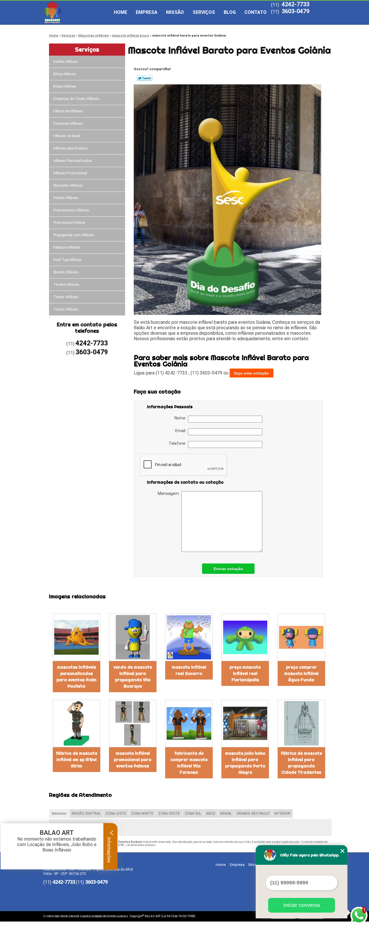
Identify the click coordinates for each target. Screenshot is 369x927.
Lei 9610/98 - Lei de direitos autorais (132, 845)
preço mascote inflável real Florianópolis (245, 673)
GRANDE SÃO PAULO (253, 813)
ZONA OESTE (169, 813)
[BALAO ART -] (76, 12)
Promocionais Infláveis (71, 210)
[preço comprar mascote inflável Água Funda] (301, 637)
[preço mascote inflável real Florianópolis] (245, 637)
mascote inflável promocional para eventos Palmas (132, 760)
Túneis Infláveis (65, 309)
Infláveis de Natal (66, 136)
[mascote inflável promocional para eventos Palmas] (133, 723)
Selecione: (59, 813)
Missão (175, 12)
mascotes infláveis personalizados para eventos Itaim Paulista (77, 677)
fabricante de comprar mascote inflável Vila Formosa (189, 763)
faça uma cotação (251, 373)
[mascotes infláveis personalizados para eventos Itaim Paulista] (76, 637)
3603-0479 (295, 11)
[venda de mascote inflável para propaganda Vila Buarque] (133, 637)
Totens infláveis (65, 297)
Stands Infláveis (65, 272)
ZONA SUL (193, 813)
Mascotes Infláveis (68, 185)
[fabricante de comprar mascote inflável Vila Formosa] (189, 723)
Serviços (204, 12)
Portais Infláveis (65, 198)
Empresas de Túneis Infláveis (76, 99)
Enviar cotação (228, 568)
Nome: (181, 418)
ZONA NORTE (142, 813)
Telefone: (178, 443)
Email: (181, 430)
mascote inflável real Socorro (189, 670)
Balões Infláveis (65, 62)
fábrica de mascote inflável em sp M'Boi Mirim (76, 760)
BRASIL (226, 813)
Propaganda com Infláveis (73, 235)
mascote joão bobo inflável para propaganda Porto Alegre (245, 763)
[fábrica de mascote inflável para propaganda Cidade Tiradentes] (301, 723)
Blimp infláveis (64, 74)
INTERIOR (282, 813)
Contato (255, 12)
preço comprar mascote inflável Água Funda (301, 673)
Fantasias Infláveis (68, 124)
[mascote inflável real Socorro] (189, 637)
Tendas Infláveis (66, 285)
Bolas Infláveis (64, 86)
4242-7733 (295, 4)
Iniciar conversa (301, 905)
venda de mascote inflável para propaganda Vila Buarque (133, 677)
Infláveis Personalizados (72, 161)
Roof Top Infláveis (67, 260)
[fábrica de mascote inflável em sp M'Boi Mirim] (76, 723)
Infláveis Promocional (70, 173)
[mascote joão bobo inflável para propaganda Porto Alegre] (245, 723)
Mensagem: (169, 493)
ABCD (210, 813)
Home (120, 12)
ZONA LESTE (116, 813)
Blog (230, 12)
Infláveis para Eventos (70, 148)
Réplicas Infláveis (66, 247)
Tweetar (145, 78)
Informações (109, 849)
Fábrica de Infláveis (68, 111)
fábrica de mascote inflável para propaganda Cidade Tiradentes (301, 763)
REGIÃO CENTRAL (86, 813)
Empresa (146, 12)
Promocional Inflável (69, 223)
